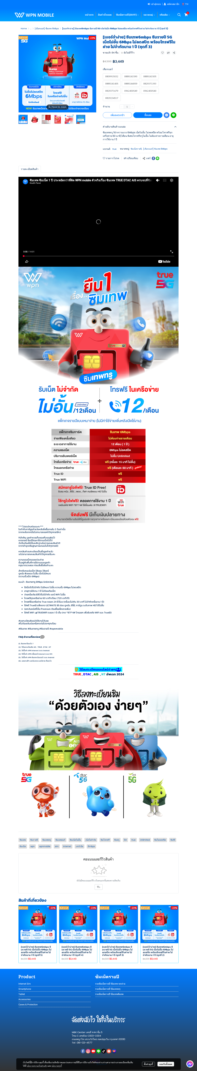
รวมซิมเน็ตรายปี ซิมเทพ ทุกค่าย (110, 983)
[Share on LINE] (157, 158)
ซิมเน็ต (23, 846)
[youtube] (93, 1051)
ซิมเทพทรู (46, 839)
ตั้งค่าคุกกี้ (148, 1064)
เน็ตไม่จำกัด (91, 839)
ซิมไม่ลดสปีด (160, 839)
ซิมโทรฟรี (105, 839)
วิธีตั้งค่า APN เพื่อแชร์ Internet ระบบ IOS (36, 654)
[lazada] (114, 1051)
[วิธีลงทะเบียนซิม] (98, 727)
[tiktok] (103, 1051)
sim (57, 846)
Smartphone (24, 989)
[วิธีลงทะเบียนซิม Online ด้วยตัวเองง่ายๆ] (98, 796)
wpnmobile (44, 846)
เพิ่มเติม (164, 14)
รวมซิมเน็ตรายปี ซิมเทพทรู (107, 989)
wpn (32, 846)
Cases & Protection (28, 1004)
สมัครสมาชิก (173, 4)
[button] (185, 4)
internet (67, 846)
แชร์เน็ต (79, 846)
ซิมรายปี (34, 839)
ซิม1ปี (172, 839)
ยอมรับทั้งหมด (165, 1064)
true (114, 149)
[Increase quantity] (132, 107)
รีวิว (98, 887)
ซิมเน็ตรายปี (136, 148)
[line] (98, 1051)
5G (125, 839)
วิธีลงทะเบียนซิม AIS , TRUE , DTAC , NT (36, 647)
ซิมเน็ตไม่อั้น (75, 839)
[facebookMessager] (190, 1064)
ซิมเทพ (23, 839)
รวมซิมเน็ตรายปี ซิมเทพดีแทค (109, 994)
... (30, 28)
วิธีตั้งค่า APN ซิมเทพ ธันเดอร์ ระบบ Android (37, 657)
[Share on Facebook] (153, 158)
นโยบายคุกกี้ (56, 1066)
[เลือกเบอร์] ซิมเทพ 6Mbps (47, 28)
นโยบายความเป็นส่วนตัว (37, 1066)
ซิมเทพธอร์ (60, 839)
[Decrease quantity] (122, 107)
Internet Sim (24, 983)
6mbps (91, 846)
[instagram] (88, 1051)
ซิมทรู (116, 839)
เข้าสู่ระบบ (156, 4)
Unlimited (145, 839)
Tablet (21, 994)
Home (24, 28)
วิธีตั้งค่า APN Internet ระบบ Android (35, 650)
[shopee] (109, 1051)
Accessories (24, 999)
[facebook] (83, 1051)
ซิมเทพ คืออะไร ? (27, 643)
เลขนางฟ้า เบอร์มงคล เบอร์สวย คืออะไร (37, 661)
